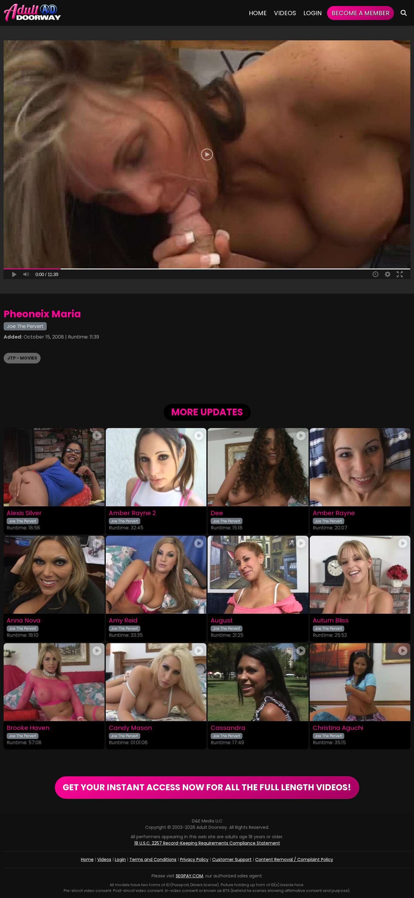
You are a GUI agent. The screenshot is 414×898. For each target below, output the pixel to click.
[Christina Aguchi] (360, 682)
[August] (258, 575)
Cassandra (228, 728)
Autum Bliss (331, 620)
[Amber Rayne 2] (156, 467)
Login (312, 13)
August (222, 620)
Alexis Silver (24, 513)
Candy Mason (130, 728)
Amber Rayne (334, 513)
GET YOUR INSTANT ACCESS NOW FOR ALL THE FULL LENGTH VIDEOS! (207, 787)
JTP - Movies (22, 358)
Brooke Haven (28, 728)
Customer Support (232, 859)
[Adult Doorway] (32, 13)
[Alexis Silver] (54, 467)
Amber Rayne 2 (132, 513)
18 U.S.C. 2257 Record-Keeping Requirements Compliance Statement (207, 843)
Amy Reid (123, 620)
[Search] (403, 13)
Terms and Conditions (152, 859)
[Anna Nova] (54, 575)
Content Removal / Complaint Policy (294, 859)
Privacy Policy (194, 859)
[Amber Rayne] (360, 467)
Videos (285, 13)
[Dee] (258, 467)
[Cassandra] (258, 682)
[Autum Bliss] (360, 575)
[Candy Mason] (156, 682)
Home (258, 13)
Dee (217, 513)
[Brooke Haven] (54, 682)
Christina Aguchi (338, 728)
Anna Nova (24, 620)
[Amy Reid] (156, 575)
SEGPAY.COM (189, 876)
